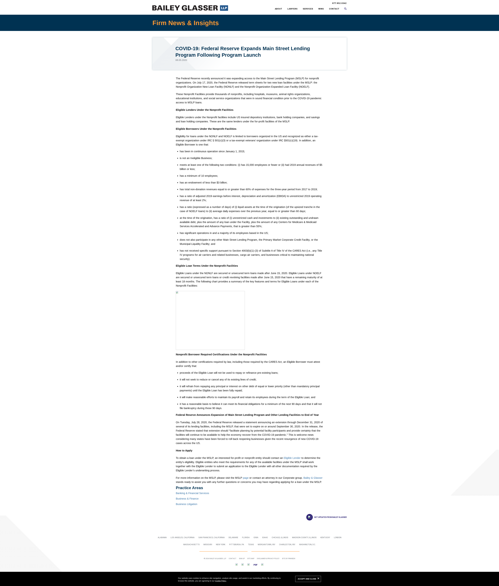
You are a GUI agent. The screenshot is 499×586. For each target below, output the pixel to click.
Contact (334, 9)
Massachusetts (191, 544)
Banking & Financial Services (192, 493)
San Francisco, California (211, 537)
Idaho (265, 537)
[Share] (262, 564)
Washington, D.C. (307, 544)
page (246, 477)
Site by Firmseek (288, 558)
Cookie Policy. (220, 581)
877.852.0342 (339, 3)
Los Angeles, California (183, 537)
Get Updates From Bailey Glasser (330, 517)
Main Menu (241, 3)
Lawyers (292, 9)
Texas (251, 544)
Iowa (256, 537)
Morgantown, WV (266, 544)
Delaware (233, 537)
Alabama (162, 537)
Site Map (250, 558)
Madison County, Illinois (304, 537)
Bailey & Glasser (313, 477)
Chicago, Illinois (280, 537)
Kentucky (325, 537)
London (337, 537)
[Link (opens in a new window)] (237, 564)
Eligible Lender (292, 458)
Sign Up (242, 558)
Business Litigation (186, 504)
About (278, 9)
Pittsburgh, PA (236, 544)
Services (308, 9)
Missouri (207, 544)
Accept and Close (307, 579)
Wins (321, 9)
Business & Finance (187, 498)
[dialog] (249, 579)
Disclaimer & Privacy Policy (268, 558)
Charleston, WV (287, 544)
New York (220, 544)
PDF (255, 565)
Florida (246, 537)
